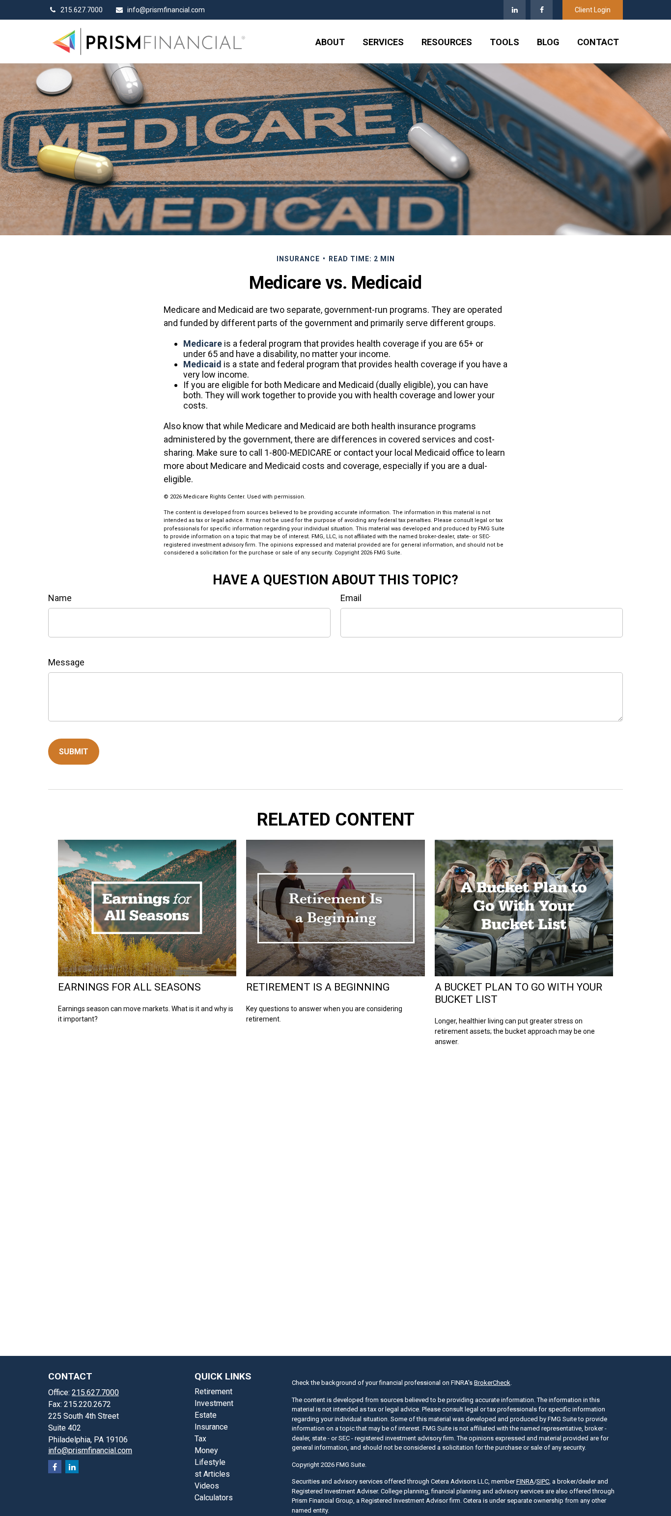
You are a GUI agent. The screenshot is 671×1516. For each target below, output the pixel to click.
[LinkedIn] (514, 10)
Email (351, 598)
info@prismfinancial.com (166, 10)
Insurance (211, 1427)
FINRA (525, 1481)
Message (66, 662)
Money (206, 1450)
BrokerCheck (492, 1382)
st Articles (212, 1474)
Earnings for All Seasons (129, 987)
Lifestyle (210, 1462)
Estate (206, 1415)
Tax (200, 1438)
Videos (207, 1485)
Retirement (213, 1391)
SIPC (542, 1481)
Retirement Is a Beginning (318, 987)
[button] (330, 41)
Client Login (593, 10)
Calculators (214, 1497)
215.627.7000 (81, 10)
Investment (214, 1403)
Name (60, 598)
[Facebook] (542, 10)
